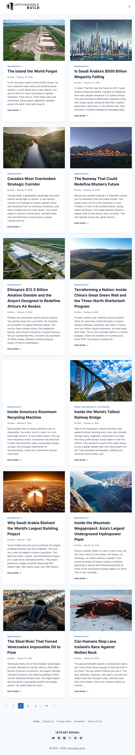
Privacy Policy (64, 721)
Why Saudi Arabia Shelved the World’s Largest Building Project (32, 528)
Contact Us (48, 721)
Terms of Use (95, 721)
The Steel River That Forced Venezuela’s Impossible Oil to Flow (34, 647)
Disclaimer (79, 721)
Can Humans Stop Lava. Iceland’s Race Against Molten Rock (95, 647)
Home (36, 721)
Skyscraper (103, 407)
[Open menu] (129, 6)
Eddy (12, 77)
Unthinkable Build (75, 748)
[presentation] (34, 40)
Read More (14, 110)
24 (46, 705)
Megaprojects (14, 66)
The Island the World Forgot (32, 71)
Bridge (77, 407)
